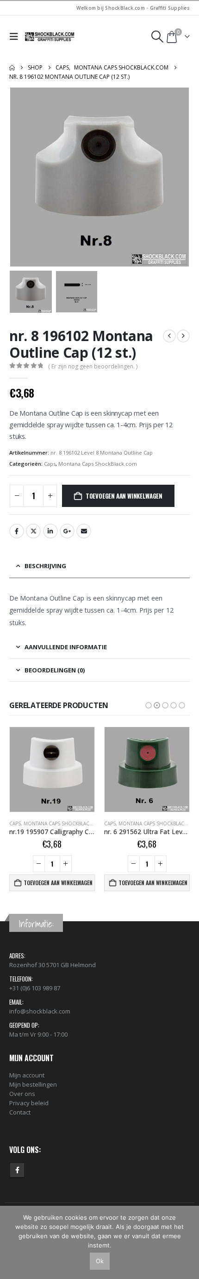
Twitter (33, 531)
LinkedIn (50, 531)
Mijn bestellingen (33, 1084)
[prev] (169, 335)
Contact (20, 1112)
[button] (16, 36)
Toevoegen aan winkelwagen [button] (58, 882)
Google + (67, 531)
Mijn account (26, 1075)
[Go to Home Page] (12, 67)
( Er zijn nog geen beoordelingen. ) (92, 366)
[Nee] (187, 1242)
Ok (100, 1261)
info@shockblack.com (39, 1011)
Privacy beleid (29, 1103)
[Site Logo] (50, 37)
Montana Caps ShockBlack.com (97, 463)
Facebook (16, 531)
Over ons (22, 1093)
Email (83, 531)
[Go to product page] (52, 769)
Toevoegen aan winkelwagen (124, 495)
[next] (183, 335)
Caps (50, 463)
